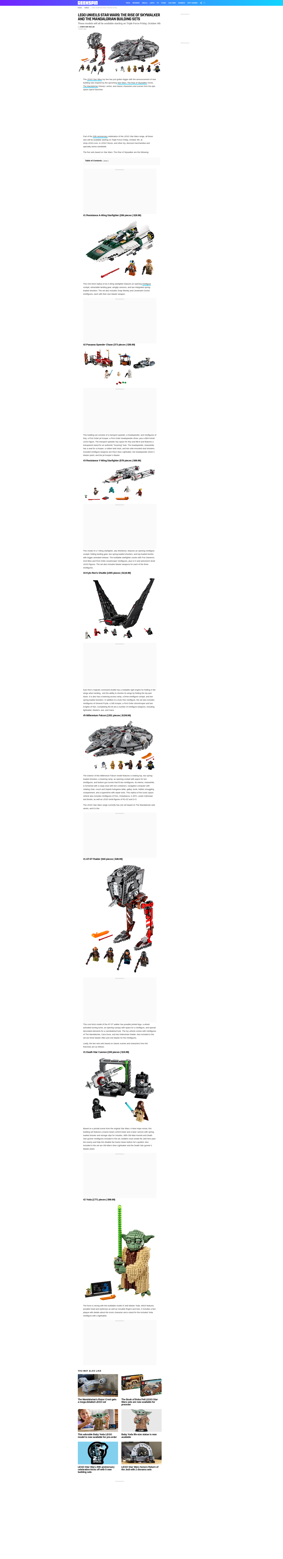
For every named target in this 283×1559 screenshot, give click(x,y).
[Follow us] (201, 3)
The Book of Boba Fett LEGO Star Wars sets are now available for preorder (139, 1402)
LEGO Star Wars (94, 79)
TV (158, 3)
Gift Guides (192, 3)
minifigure (146, 284)
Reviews (136, 3)
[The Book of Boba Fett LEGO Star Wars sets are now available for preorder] (141, 1385)
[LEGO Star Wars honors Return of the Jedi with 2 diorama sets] (141, 1453)
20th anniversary (100, 136)
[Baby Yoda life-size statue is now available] (141, 1420)
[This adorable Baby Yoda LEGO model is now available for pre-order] (98, 1420)
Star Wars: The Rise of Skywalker (132, 83)
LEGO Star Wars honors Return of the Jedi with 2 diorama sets (139, 1468)
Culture (172, 3)
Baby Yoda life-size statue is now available (139, 1435)
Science (181, 3)
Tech (128, 3)
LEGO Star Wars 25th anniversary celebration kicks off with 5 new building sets (96, 1469)
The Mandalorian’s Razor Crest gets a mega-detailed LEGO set (97, 1400)
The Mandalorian (90, 86)
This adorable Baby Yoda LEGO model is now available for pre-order (97, 1435)
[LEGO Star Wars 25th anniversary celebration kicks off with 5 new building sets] (98, 1453)
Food (163, 3)
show (105, 161)
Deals (144, 3)
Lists (152, 3)
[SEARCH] (204, 3)
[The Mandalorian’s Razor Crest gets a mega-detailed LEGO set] (98, 1385)
